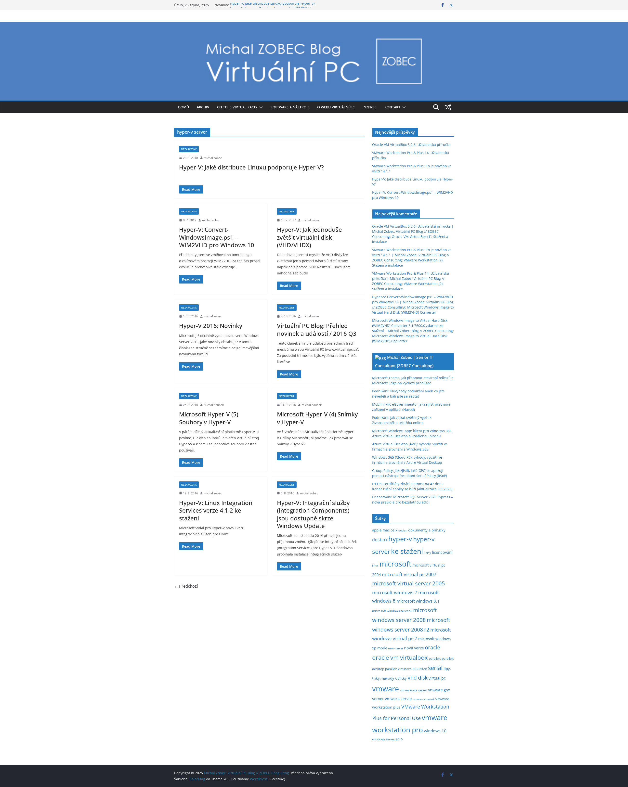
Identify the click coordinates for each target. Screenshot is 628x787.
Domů (183, 107)
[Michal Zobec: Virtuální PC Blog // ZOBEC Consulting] (314, 25)
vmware (385, 689)
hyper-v (400, 538)
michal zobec (213, 158)
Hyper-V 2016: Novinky (210, 326)
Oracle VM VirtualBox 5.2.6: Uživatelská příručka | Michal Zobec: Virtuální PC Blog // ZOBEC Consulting (413, 231)
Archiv (203, 107)
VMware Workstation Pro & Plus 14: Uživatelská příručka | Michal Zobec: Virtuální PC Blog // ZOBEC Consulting (410, 278)
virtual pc (437, 678)
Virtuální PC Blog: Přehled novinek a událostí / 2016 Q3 (316, 329)
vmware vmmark (423, 699)
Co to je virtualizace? (237, 107)
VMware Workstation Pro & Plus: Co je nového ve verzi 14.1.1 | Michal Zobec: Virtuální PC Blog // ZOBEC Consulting (411, 254)
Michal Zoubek (214, 405)
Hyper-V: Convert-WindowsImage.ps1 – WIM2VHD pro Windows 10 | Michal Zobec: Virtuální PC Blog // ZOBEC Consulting (413, 302)
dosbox (379, 539)
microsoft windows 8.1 (418, 601)
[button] (260, 107)
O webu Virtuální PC (336, 107)
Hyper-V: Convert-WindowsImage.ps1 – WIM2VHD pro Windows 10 (216, 237)
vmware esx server (413, 690)
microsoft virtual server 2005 (408, 583)
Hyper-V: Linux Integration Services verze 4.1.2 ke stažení (215, 510)
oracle (432, 647)
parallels (435, 658)
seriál (435, 668)
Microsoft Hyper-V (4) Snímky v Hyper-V (317, 418)
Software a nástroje (290, 107)
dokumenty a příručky (426, 530)
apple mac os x (384, 530)
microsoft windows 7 (394, 592)
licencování (442, 552)
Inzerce (370, 107)
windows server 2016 (387, 739)
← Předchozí (186, 586)
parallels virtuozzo (398, 669)
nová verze (414, 648)
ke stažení (407, 551)
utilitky (401, 678)
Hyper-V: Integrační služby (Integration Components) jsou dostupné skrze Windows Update (313, 514)
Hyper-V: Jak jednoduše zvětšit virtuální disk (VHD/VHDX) (309, 237)
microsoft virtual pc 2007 (409, 574)
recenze (420, 668)
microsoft (395, 563)
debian (402, 530)
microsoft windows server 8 (392, 611)
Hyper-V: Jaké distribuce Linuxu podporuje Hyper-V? (272, 5)
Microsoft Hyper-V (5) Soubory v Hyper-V (208, 418)
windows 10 (435, 731)
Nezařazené (189, 149)
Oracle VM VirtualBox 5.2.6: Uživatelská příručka (411, 144)
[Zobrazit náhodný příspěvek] (448, 107)
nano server (395, 648)
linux (375, 565)
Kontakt (392, 107)
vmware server (398, 698)
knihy (427, 553)
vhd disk (418, 677)
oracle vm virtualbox (400, 657)
